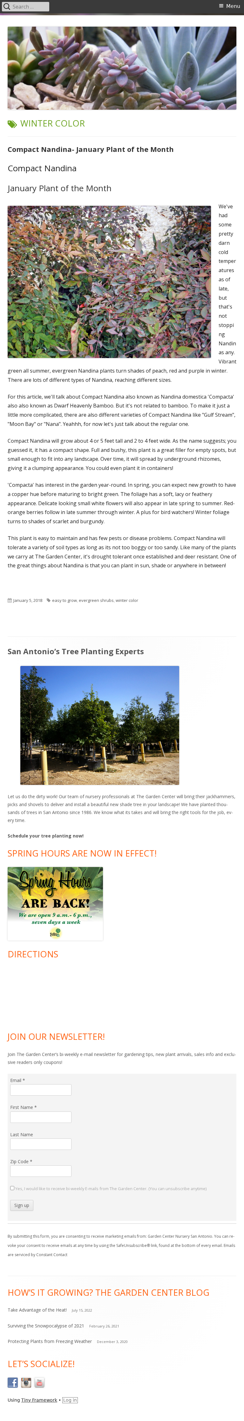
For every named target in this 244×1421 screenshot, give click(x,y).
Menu (233, 6)
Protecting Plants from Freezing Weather (50, 1341)
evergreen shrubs (96, 600)
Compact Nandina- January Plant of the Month (91, 149)
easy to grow (64, 600)
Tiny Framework (39, 1400)
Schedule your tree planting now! (46, 836)
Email (17, 1080)
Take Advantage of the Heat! (37, 1310)
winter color (127, 600)
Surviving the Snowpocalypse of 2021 (46, 1326)
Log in (70, 1400)
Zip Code (21, 1161)
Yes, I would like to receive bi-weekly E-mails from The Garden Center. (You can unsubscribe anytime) (110, 1188)
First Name (23, 1107)
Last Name (21, 1134)
